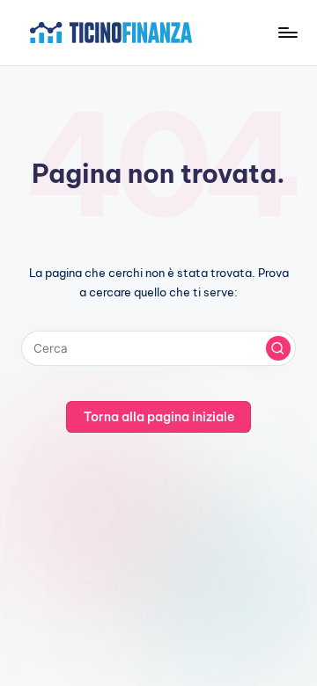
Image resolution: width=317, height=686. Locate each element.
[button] (278, 348)
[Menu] (287, 32)
